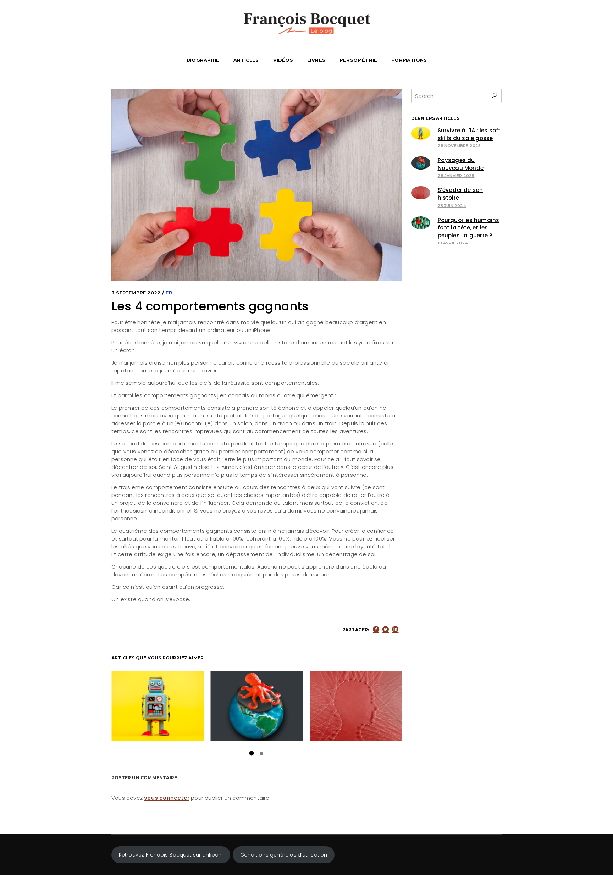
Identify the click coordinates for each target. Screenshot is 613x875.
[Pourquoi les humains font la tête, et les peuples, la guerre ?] (421, 222)
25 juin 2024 (452, 205)
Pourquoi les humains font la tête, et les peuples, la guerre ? (468, 227)
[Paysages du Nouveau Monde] (421, 163)
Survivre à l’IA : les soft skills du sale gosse (157, 705)
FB (169, 292)
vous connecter (166, 798)
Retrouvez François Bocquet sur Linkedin (171, 854)
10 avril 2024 (453, 242)
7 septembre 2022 (135, 292)
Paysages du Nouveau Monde (256, 705)
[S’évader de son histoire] (421, 192)
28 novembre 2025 (459, 145)
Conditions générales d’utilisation (283, 854)
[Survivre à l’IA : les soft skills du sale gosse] (421, 133)
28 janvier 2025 (456, 175)
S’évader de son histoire (355, 705)
